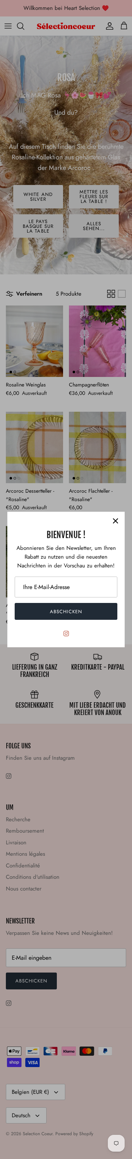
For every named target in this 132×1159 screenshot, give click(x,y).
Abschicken (66, 611)
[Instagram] (66, 633)
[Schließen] (115, 521)
